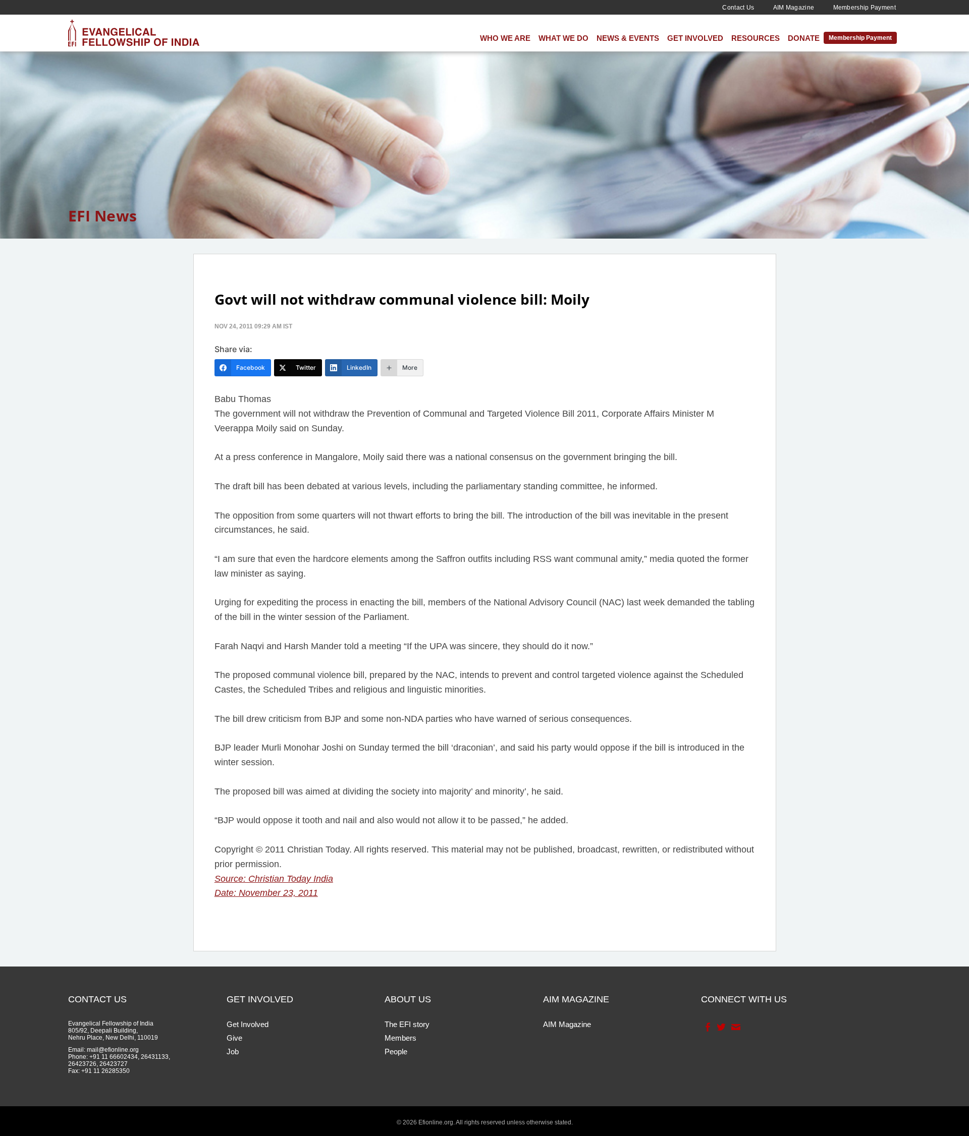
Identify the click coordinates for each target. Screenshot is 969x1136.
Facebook (707, 1027)
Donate (804, 38)
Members (400, 1038)
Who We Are (505, 38)
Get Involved (695, 38)
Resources (755, 38)
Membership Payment (864, 7)
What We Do (563, 38)
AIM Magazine (794, 7)
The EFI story (407, 1024)
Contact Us (738, 7)
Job (233, 1051)
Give (234, 1038)
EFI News (102, 215)
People (396, 1051)
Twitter (720, 1027)
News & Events (628, 38)
